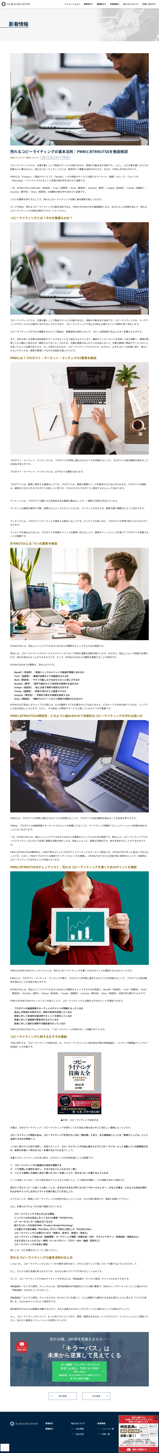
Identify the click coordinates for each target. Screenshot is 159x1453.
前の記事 (63, 1395)
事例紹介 (88, 3)
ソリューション (72, 3)
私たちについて (130, 3)
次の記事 (96, 1395)
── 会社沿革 (77, 1434)
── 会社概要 (77, 1428)
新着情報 (114, 3)
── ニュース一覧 (105, 1428)
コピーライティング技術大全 (84, 1119)
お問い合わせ (148, 3)
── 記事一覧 (103, 1434)
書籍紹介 (101, 3)
